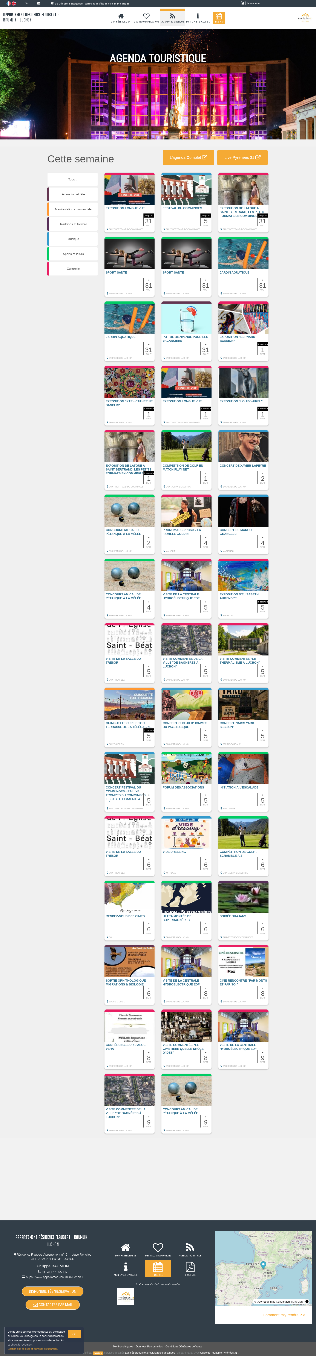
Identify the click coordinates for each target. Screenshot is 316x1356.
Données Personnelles (149, 1346)
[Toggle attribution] (307, 1301)
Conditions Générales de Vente (184, 1346)
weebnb (98, 1353)
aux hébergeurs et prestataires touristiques (150, 1352)
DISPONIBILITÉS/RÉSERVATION (52, 1291)
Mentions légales (123, 1346)
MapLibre (298, 1301)
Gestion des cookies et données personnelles (33, 1348)
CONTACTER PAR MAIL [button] (55, 1304)
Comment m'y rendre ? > (284, 1315)
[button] (129, 205)
